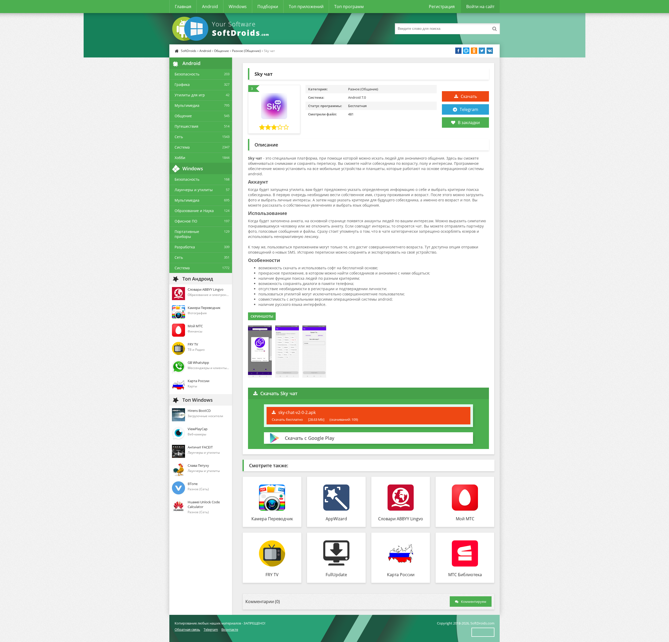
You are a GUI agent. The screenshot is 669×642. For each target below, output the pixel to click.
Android (210, 6)
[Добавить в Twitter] (482, 51)
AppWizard (336, 519)
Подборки (267, 6)
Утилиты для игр (190, 94)
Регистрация (442, 6)
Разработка (185, 246)
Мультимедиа (187, 105)
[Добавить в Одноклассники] (474, 51)
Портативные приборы (187, 234)
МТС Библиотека (465, 574)
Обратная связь (187, 629)
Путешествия (186, 126)
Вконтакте (229, 629)
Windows (238, 6)
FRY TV (272, 574)
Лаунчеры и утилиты (194, 189)
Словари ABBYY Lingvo (400, 519)
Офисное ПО (186, 221)
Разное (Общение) (246, 51)
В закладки (469, 122)
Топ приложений (306, 6)
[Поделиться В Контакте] (490, 51)
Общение (221, 51)
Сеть (179, 136)
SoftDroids (188, 51)
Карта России (400, 574)
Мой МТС (465, 519)
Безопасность (187, 74)
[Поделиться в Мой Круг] (466, 51)
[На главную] (221, 29)
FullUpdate (336, 574)
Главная (183, 6)
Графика (182, 84)
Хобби (180, 157)
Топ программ (349, 6)
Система (182, 147)
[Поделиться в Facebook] (458, 51)
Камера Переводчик (272, 519)
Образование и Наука (194, 210)
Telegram (469, 109)
